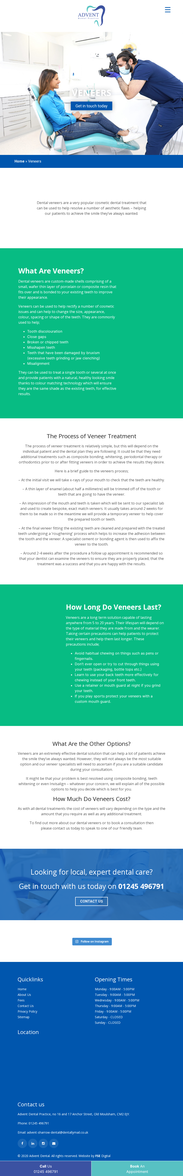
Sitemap (23, 1017)
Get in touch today (91, 106)
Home (20, 161)
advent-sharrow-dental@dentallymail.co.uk (57, 1132)
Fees (21, 1000)
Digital (102, 1156)
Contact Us (91, 901)
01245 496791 (141, 886)
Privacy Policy (27, 1011)
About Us (24, 995)
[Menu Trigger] (168, 9)
